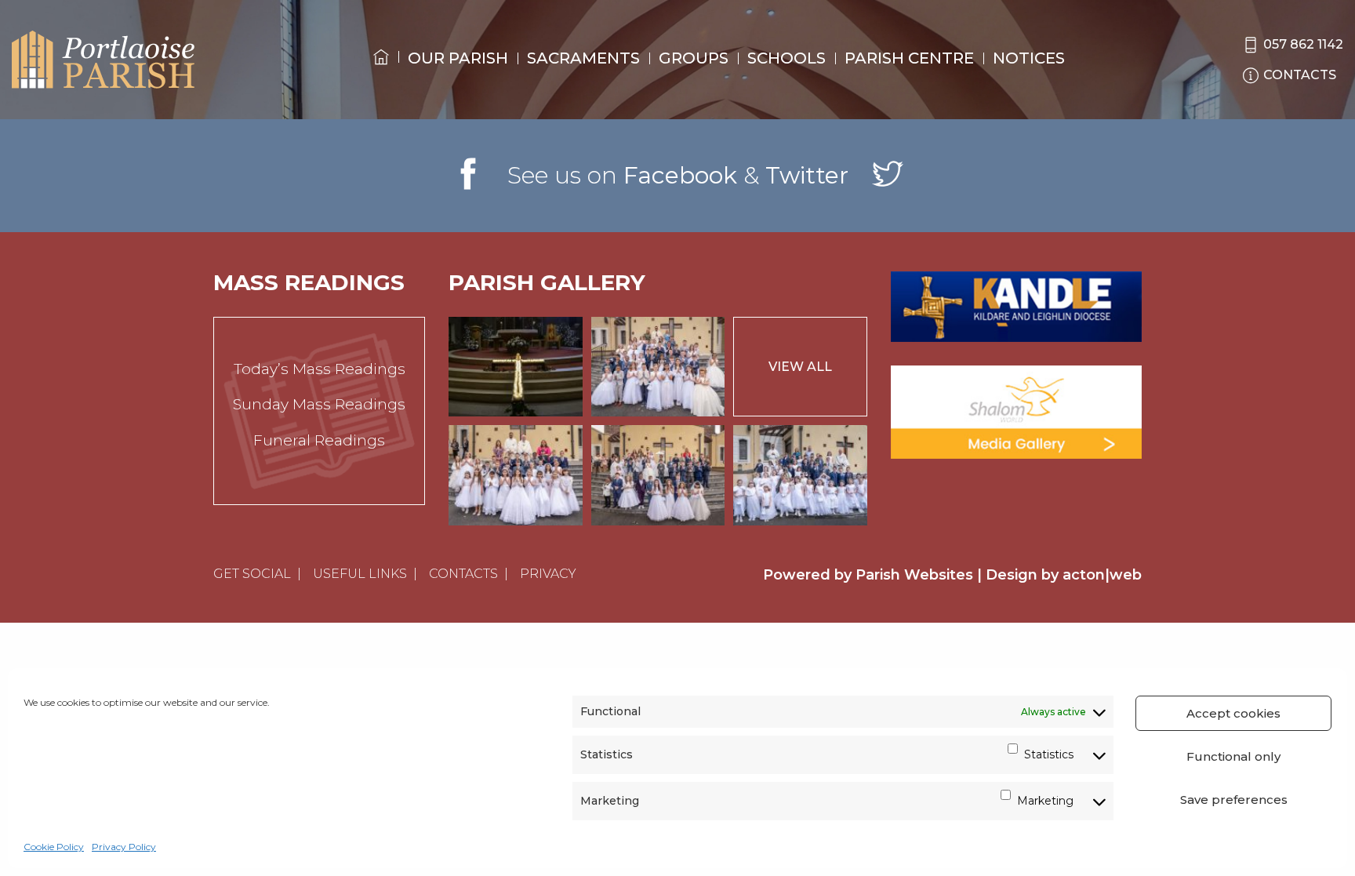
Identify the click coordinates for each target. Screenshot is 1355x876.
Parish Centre (909, 58)
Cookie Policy (54, 846)
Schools (786, 58)
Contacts (463, 573)
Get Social (252, 573)
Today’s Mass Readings (319, 369)
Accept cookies (1233, 713)
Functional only (1233, 756)
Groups (693, 58)
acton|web (1102, 574)
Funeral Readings (319, 440)
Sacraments (583, 58)
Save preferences (1234, 799)
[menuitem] (381, 71)
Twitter (806, 175)
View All (800, 366)
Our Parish (458, 58)
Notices (1029, 58)
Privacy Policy (124, 846)
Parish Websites (914, 574)
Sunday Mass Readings (319, 404)
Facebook (680, 175)
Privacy (548, 573)
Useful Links (360, 573)
